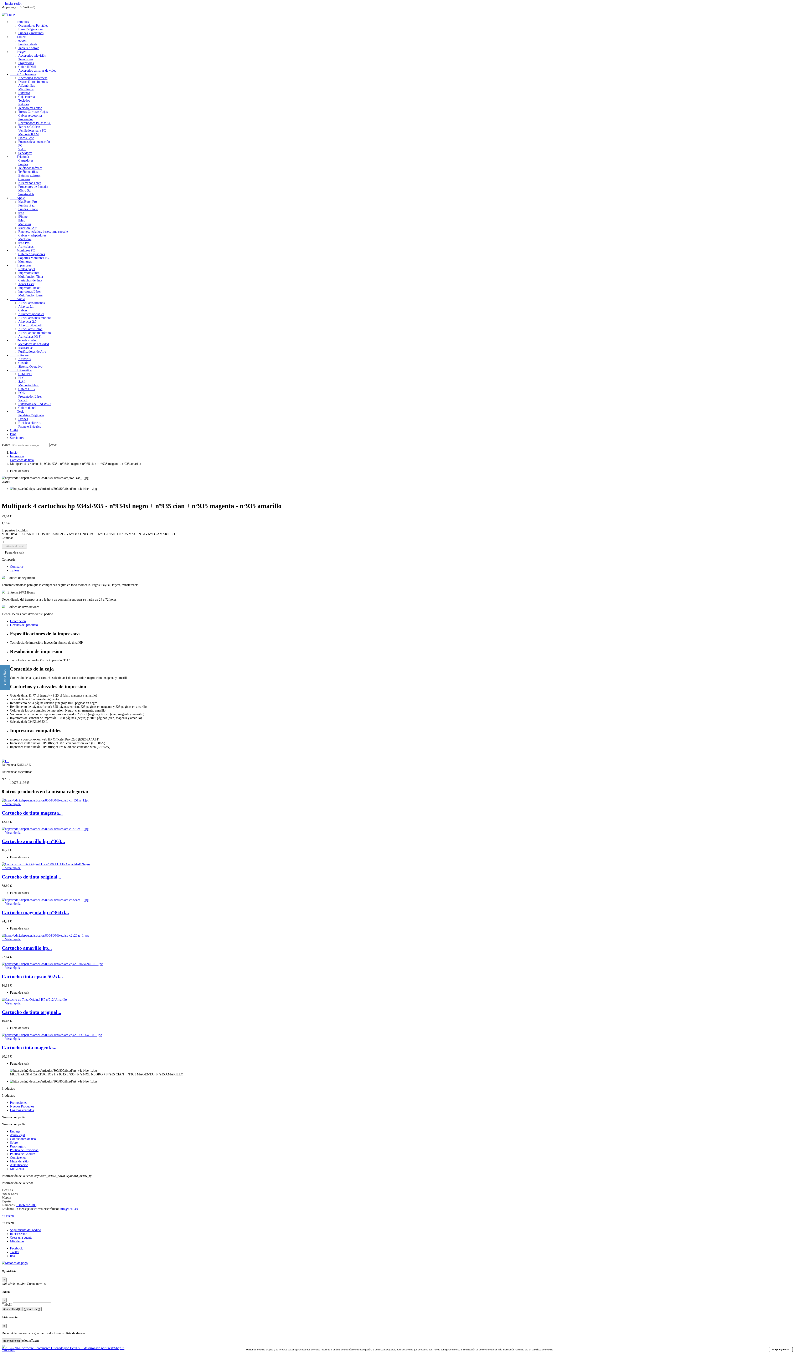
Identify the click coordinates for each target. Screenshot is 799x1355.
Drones (23, 419)
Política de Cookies (22, 1154)
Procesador (25, 119)
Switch (22, 400)
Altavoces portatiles (31, 314)
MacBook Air (27, 228)
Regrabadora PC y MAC (34, 123)
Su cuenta (8, 1216)
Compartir (16, 566)
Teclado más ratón (30, 108)
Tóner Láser (26, 284)
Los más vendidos (22, 1110)
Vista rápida (11, 804)
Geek (17, 411)
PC (20, 145)
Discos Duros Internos (33, 81)
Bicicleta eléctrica (29, 422)
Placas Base (26, 138)
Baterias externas (29, 175)
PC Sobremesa (23, 74)
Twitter (14, 1252)
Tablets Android (28, 48)
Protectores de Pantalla (33, 186)
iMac (21, 220)
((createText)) (32, 1309)
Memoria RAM (28, 134)
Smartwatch (26, 194)
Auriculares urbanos (31, 303)
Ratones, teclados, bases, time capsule (43, 231)
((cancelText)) (11, 1309)
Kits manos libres (29, 183)
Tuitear (14, 570)
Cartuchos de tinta (30, 280)
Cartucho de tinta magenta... (32, 813)
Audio (17, 299)
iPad (21, 213)
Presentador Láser (30, 396)
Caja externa (26, 96)
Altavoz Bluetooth (30, 325)
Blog (13, 434)
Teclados (24, 100)
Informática (21, 370)
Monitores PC (22, 250)
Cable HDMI (27, 66)
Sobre (14, 1142)
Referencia (9, 764)
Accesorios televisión (32, 55)
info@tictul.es (69, 1209)
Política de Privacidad (24, 1150)
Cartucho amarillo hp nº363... (33, 841)
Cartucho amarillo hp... (27, 948)
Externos (24, 93)
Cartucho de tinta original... (31, 877)
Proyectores (26, 63)
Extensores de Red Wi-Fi (34, 404)
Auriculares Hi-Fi (29, 336)
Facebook (16, 1248)
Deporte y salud (23, 340)
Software (19, 355)
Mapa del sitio (19, 1161)
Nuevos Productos (22, 1106)
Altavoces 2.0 (27, 321)
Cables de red (27, 407)
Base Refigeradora (30, 29)
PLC (21, 377)
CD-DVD (25, 374)
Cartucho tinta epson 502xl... (32, 976)
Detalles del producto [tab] (24, 625)
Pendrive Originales (31, 415)
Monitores (25, 261)
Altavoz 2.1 (26, 306)
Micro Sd (24, 190)
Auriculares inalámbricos (34, 318)
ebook (22, 40)
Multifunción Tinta (30, 276)
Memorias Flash (28, 385)
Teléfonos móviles (30, 168)
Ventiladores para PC (32, 130)
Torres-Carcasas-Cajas (33, 111)
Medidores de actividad (33, 344)
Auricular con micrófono (34, 333)
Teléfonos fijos (28, 171)
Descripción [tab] (18, 621)
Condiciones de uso (23, 1139)
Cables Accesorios (30, 115)
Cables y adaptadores (32, 235)
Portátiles (19, 22)
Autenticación (19, 1165)
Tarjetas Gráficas (29, 126)
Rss (12, 1256)
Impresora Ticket (29, 288)
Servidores (25, 153)
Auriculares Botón (30, 329)
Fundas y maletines (30, 33)
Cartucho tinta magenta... (29, 1047)
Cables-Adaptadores (31, 254)
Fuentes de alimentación (34, 141)
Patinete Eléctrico (29, 426)
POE (21, 392)
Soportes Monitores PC (33, 258)
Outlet (14, 430)
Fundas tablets (27, 44)
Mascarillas (25, 348)
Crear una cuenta (21, 1237)
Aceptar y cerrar (780, 1349)
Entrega (15, 1131)
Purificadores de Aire (32, 351)
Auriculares (25, 246)
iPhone (22, 216)
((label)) (7, 1304)
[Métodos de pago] (15, 1263)
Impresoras (20, 265)
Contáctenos (18, 1157)
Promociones (18, 1102)
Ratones (23, 104)
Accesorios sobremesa (32, 78)
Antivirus (24, 359)
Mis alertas (17, 1241)
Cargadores (25, 160)
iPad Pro (24, 243)
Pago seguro (18, 1146)
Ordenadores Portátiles (33, 25)
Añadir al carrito (14, 546)
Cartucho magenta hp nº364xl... (35, 912)
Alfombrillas (26, 85)
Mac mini (24, 224)
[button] (5, 677)
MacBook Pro (27, 201)
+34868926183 (26, 1205)
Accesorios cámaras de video (37, 70)
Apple (17, 198)
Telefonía (19, 156)
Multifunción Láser (30, 295)
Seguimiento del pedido (25, 1230)
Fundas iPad (26, 205)
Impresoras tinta (28, 273)
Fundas (23, 164)
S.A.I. (22, 149)
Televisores (25, 59)
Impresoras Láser (29, 291)
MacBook (24, 239)
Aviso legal (17, 1135)
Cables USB (26, 389)
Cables (22, 310)
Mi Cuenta (17, 1169)
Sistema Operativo (30, 366)
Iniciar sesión (18, 1234)
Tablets (18, 37)
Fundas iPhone (28, 209)
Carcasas (24, 179)
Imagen (18, 52)
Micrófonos (25, 89)
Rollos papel (26, 269)
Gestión (23, 363)
